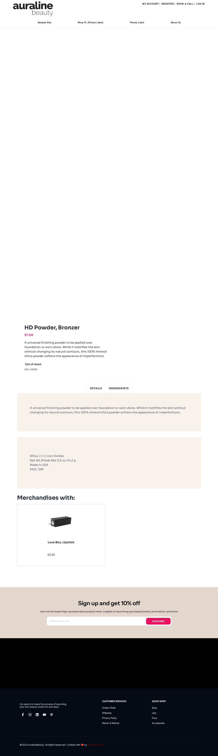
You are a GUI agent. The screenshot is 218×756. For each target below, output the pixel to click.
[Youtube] (44, 714)
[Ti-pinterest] (51, 714)
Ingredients (119, 388)
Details (96, 388)
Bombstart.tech (96, 744)
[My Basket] (204, 11)
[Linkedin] (37, 714)
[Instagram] (30, 714)
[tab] (96, 388)
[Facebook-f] (23, 714)
